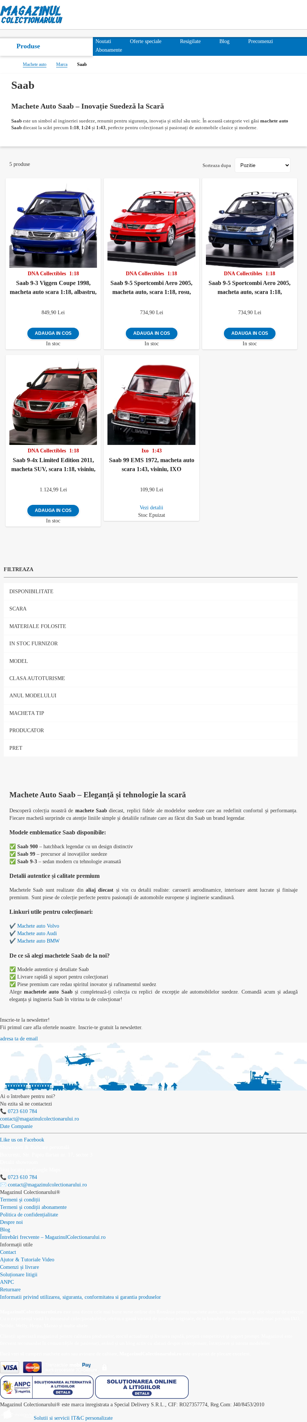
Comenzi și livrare (19, 1267)
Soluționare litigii (18, 1274)
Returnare (10, 1289)
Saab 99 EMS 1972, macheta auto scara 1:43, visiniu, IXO (151, 464)
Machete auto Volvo (38, 926)
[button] (96, 182)
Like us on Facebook (22, 1140)
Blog (5, 1229)
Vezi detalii (151, 507)
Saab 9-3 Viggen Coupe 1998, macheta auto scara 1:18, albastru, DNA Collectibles (53, 289)
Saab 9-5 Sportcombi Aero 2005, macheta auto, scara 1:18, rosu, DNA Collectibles (151, 289)
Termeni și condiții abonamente (33, 1207)
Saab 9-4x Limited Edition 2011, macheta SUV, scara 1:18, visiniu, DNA (53, 466)
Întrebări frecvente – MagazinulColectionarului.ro (53, 1237)
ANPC (7, 1282)
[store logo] (31, 15)
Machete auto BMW (38, 941)
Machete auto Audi (37, 933)
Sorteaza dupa (217, 165)
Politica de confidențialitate (29, 1215)
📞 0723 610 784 (18, 1111)
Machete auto (34, 64)
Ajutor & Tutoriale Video (27, 1259)
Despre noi (11, 1222)
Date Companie (16, 1126)
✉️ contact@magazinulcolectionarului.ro (43, 1185)
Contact (8, 1252)
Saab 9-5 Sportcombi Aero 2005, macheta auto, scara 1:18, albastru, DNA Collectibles (250, 289)
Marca (61, 64)
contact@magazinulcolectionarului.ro (39, 1119)
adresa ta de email (19, 1039)
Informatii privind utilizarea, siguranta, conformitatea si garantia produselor (80, 1297)
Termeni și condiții (20, 1200)
